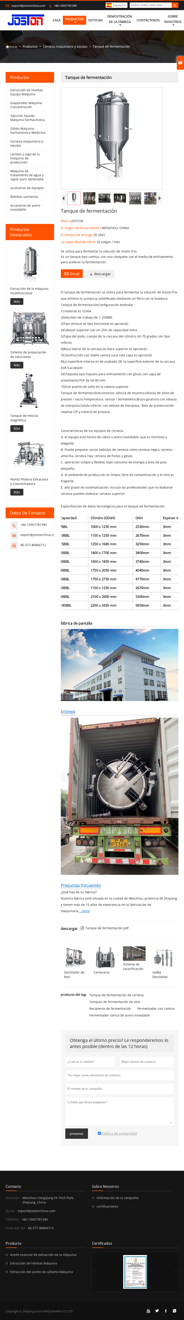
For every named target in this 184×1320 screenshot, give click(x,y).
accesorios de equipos (27, 188)
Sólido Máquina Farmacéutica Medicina (27, 130)
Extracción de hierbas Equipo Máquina (26, 92)
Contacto (13, 1186)
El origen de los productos (81, 228)
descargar (100, 273)
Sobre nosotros (173, 19)
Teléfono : (13, 1219)
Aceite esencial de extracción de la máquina (43, 1255)
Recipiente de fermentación (110, 1008)
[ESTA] (135, 1272)
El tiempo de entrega (77, 234)
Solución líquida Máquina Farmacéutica (27, 118)
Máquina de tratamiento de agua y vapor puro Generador (27, 175)
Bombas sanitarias (24, 196)
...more (84, 911)
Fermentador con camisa (156, 1008)
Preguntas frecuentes (81, 885)
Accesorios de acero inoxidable (25, 207)
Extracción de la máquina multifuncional (29, 290)
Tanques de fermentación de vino (114, 1002)
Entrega (68, 711)
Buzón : (11, 1211)
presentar (76, 1133)
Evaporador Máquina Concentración (26, 105)
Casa (57, 20)
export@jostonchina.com (28, 6)
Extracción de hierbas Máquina (33, 1263)
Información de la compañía (117, 1198)
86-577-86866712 (33, 545)
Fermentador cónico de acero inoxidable (119, 1015)
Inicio (11, 47)
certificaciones (107, 1206)
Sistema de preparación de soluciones (28, 354)
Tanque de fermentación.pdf (105, 928)
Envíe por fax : (16, 1228)
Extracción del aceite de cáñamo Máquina (41, 1272)
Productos (74, 19)
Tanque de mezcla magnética (24, 417)
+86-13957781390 (65, 6)
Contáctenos (148, 20)
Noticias (95, 20)
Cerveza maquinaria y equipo (65, 46)
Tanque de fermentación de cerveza (116, 995)
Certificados (102, 1243)
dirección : (13, 1198)
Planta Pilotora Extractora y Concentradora (29, 481)
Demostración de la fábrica (119, 19)
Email (71, 273)
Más (17, 301)
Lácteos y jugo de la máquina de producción (25, 158)
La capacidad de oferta (78, 241)
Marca (66, 221)
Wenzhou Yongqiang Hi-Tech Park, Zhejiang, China (48, 1200)
